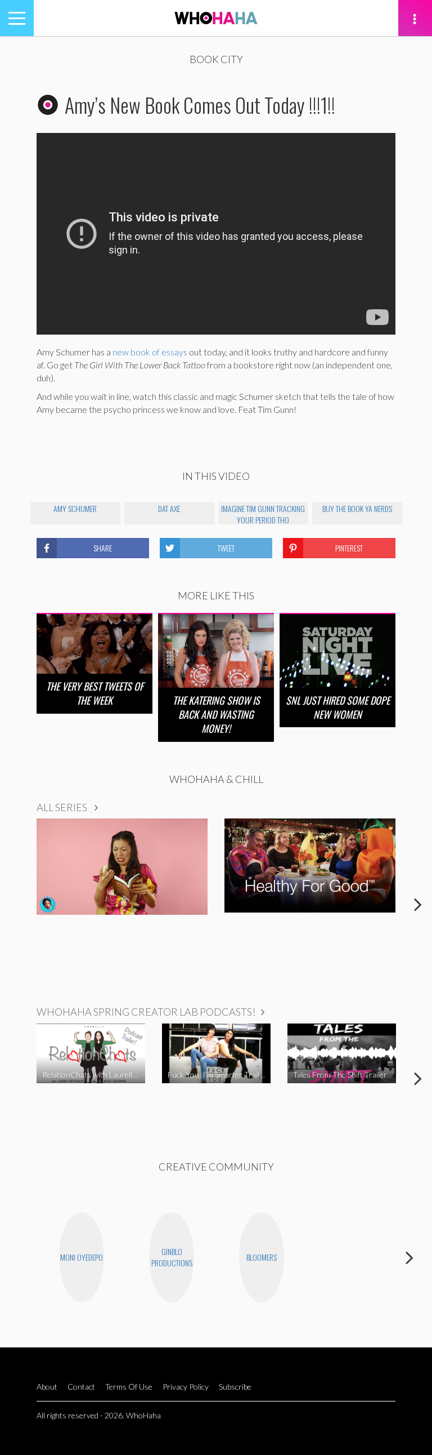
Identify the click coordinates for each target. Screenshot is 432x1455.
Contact (81, 1386)
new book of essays (149, 351)
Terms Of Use (128, 1386)
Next (418, 904)
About (47, 1386)
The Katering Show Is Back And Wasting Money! (216, 714)
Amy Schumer (75, 508)
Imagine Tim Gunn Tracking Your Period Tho (263, 513)
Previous (14, 904)
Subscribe (235, 1386)
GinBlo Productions (171, 1257)
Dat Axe (169, 508)
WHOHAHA (216, 18)
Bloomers (261, 1257)
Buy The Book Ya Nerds (357, 508)
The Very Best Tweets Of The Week (94, 693)
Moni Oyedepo (81, 1257)
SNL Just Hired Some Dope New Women (338, 707)
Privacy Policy (186, 1386)
